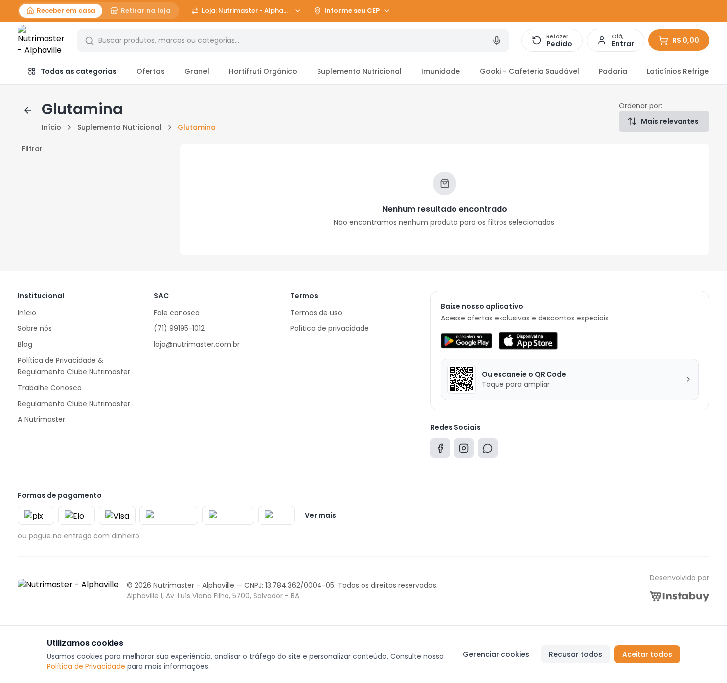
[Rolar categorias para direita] (698, 71)
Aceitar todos (647, 654)
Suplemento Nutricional (359, 71)
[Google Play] (466, 341)
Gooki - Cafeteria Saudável (529, 71)
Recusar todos (575, 654)
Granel (196, 71)
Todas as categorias (79, 71)
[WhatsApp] (488, 450)
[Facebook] (440, 450)
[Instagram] (464, 450)
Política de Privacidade (86, 666)
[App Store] (528, 341)
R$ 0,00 (685, 40)
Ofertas (150, 71)
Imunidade (440, 71)
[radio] (60, 11)
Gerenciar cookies (496, 654)
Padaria (613, 71)
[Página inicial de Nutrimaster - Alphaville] (41, 40)
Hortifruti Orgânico (263, 71)
